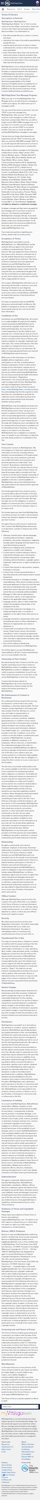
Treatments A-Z (7, 1447)
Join (37, 5)
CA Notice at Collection (6, 1481)
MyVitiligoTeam (16, 3)
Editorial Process (28, 1452)
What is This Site (28, 1444)
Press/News (26, 1459)
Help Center (6, 1449)
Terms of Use (7, 1465)
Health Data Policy (8, 1472)
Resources (11, 9)
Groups (27, 9)
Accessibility (26, 1454)
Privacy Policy (7, 1467)
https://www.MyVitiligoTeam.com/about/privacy (20, 389)
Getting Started (27, 1447)
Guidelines (26, 1449)
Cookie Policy (7, 1470)
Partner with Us (28, 1457)
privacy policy (25, 234)
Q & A (19, 9)
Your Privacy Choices (8, 1476)
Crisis (4, 1452)
